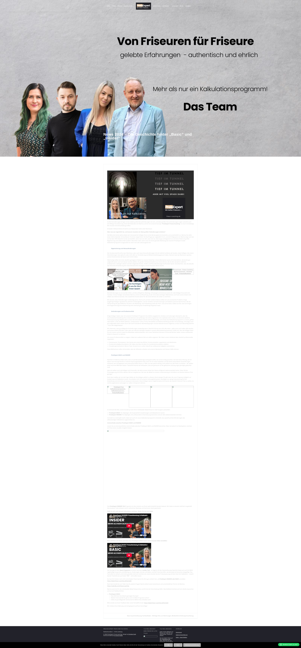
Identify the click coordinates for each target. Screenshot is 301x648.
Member (188, 6)
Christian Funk (132, 634)
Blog (181, 6)
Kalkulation (128, 6)
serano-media (119, 635)
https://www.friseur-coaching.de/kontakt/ (119, 581)
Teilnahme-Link (166, 639)
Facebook (170, 642)
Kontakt (175, 6)
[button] (288, 644)
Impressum (179, 632)
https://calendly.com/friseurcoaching (118, 586)
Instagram (162, 642)
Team (114, 6)
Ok (168, 645)
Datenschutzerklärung (181, 635)
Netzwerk (165, 6)
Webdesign (156, 6)
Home (108, 6)
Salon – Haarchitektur (181, 637)
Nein (178, 645)
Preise (120, 6)
